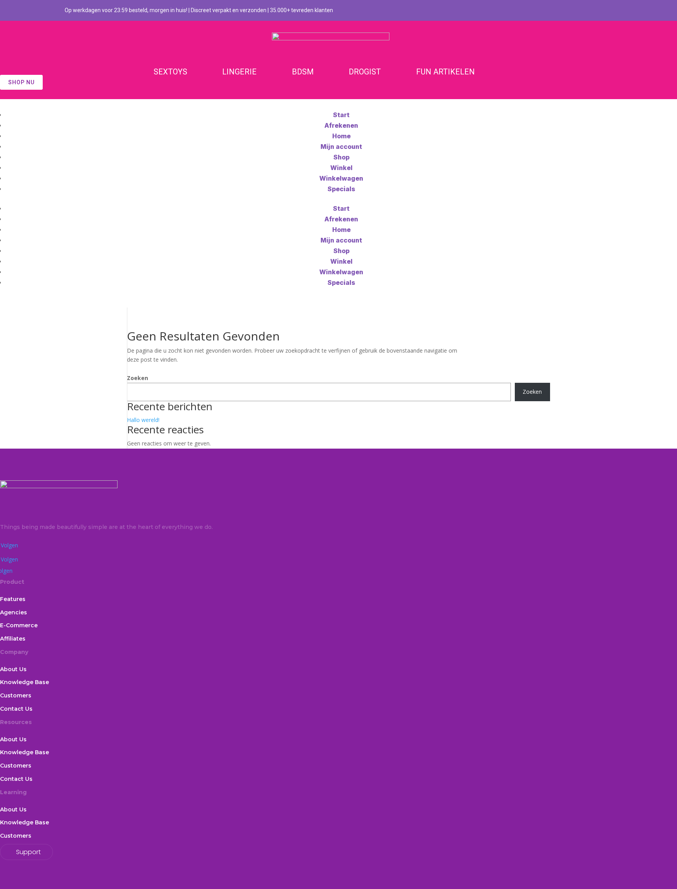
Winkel (341, 168)
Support (28, 851)
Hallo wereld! (143, 420)
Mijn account (341, 146)
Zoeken (137, 378)
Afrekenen (341, 125)
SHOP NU (21, 82)
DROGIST (365, 71)
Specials (341, 189)
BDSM (303, 71)
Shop (341, 157)
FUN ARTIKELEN (445, 71)
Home (341, 136)
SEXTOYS (170, 71)
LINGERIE (239, 71)
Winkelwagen (341, 178)
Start (341, 115)
